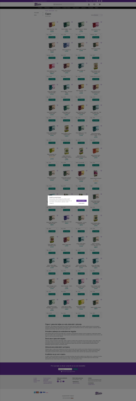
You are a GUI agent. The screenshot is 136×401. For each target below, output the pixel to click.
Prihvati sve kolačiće (81, 200)
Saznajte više (51, 203)
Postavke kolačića (81, 203)
